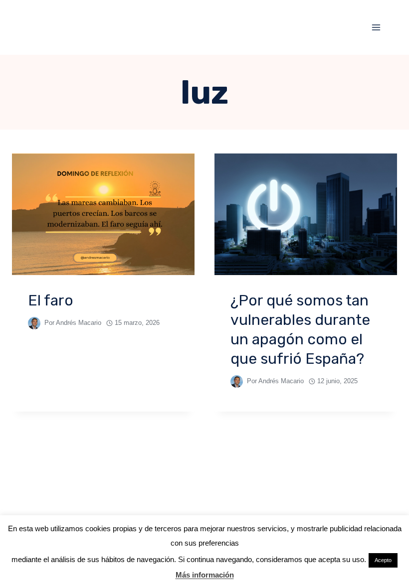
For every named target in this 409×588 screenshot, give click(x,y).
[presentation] (103, 214)
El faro (50, 300)
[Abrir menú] (376, 27)
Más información (205, 575)
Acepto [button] (383, 560)
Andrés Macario (78, 322)
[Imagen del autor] (34, 323)
